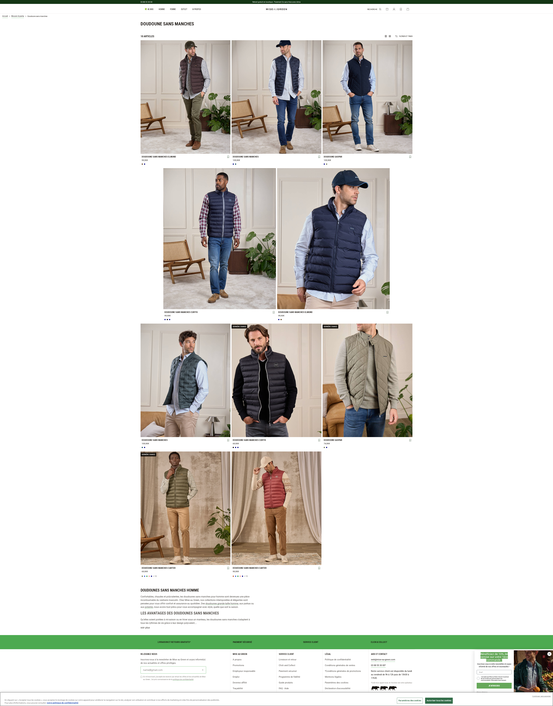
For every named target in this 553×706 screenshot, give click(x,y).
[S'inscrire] (202, 670)
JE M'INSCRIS (494, 685)
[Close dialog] (549, 654)
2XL (220, 145)
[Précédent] (143, 97)
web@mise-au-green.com (383, 659)
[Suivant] (228, 97)
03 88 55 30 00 (146, 2)
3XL (150, 150)
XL (203, 145)
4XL (167, 150)
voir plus (145, 627)
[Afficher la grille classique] (390, 36)
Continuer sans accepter (541, 696)
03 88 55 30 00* (378, 665)
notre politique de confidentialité (62, 703)
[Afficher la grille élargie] (386, 36)
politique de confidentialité (183, 679)
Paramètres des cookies (336, 682)
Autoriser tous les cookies (439, 700)
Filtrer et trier (405, 36)
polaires (149, 606)
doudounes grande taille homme (222, 603)
